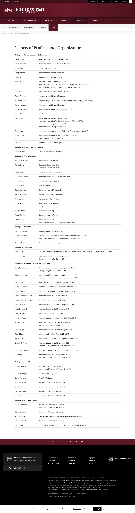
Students (48, 21)
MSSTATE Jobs (53, 463)
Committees (42, 27)
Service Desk (71, 497)
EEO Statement (64, 477)
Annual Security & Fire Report (95, 477)
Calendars (92, 2)
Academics (72, 458)
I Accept (97, 509)
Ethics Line (73, 477)
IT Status (51, 460)
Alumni (63, 21)
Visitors (95, 21)
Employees (82, 21)
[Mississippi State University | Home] (24, 10)
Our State (11, 21)
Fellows (54, 27)
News (116, 2)
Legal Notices (81, 477)
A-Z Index (102, 2)
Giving (90, 463)
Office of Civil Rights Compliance (57, 489)
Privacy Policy (77, 509)
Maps (110, 2)
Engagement (93, 458)
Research (71, 460)
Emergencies (53, 458)
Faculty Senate (13, 27)
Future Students (30, 21)
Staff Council (28, 27)
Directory (16, 2)
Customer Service (53, 477)
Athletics (91, 460)
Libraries (71, 463)
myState (8, 2)
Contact (124, 2)
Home (4, 33)
